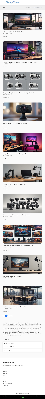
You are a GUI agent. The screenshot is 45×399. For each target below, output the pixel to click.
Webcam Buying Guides (8, 343)
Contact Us (5, 385)
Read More (5, 36)
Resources (5, 373)
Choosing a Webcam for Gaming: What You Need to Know (18, 245)
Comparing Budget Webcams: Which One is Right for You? (18, 93)
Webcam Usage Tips (8, 350)
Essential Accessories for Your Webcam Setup (15, 184)
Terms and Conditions (7, 383)
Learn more (42, 396)
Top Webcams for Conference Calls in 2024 (14, 307)
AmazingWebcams (8, 362)
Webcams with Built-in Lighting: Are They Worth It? (16, 215)
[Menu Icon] (3, 2)
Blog (30, 7)
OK (22, 397)
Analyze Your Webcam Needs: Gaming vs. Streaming (16, 154)
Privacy (4, 381)
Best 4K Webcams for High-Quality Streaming (15, 123)
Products (5, 371)
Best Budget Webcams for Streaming (12, 276)
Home (26, 7)
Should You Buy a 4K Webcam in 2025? (13, 31)
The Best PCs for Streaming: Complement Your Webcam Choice (19, 62)
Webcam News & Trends (9, 346)
